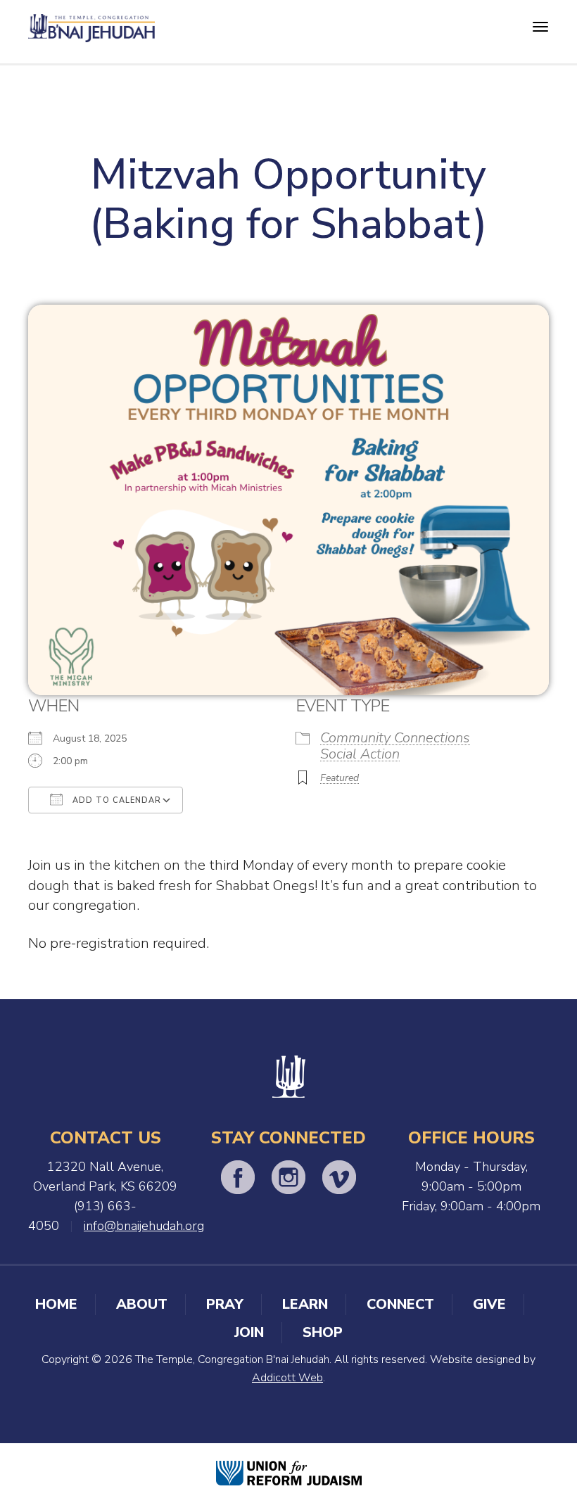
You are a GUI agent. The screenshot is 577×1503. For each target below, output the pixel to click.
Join (249, 1332)
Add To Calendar (115, 800)
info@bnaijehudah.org (144, 1225)
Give (489, 1304)
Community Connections (395, 737)
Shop (323, 1332)
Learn (305, 1304)
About (141, 1304)
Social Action (360, 753)
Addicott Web (287, 1377)
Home (56, 1304)
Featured (339, 778)
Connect (400, 1304)
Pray (224, 1304)
